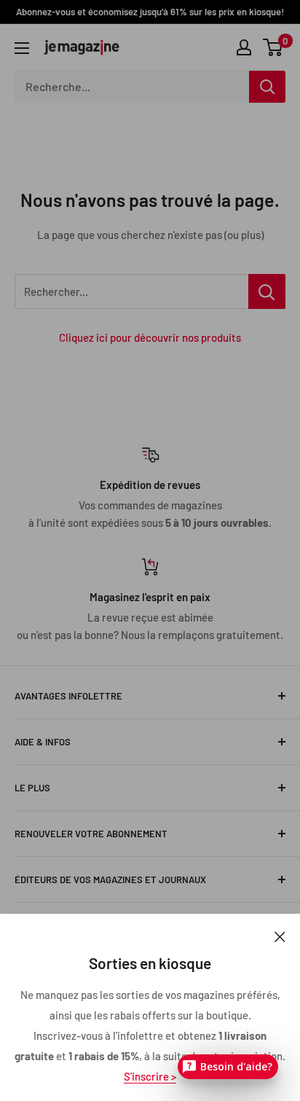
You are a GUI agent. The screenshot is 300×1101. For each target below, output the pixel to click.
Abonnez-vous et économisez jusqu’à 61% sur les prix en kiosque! (150, 11)
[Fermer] (280, 935)
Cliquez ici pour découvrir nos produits (150, 337)
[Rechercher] (267, 87)
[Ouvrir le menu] (22, 48)
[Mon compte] (244, 47)
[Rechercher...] (266, 291)
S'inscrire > (150, 1076)
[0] (273, 47)
